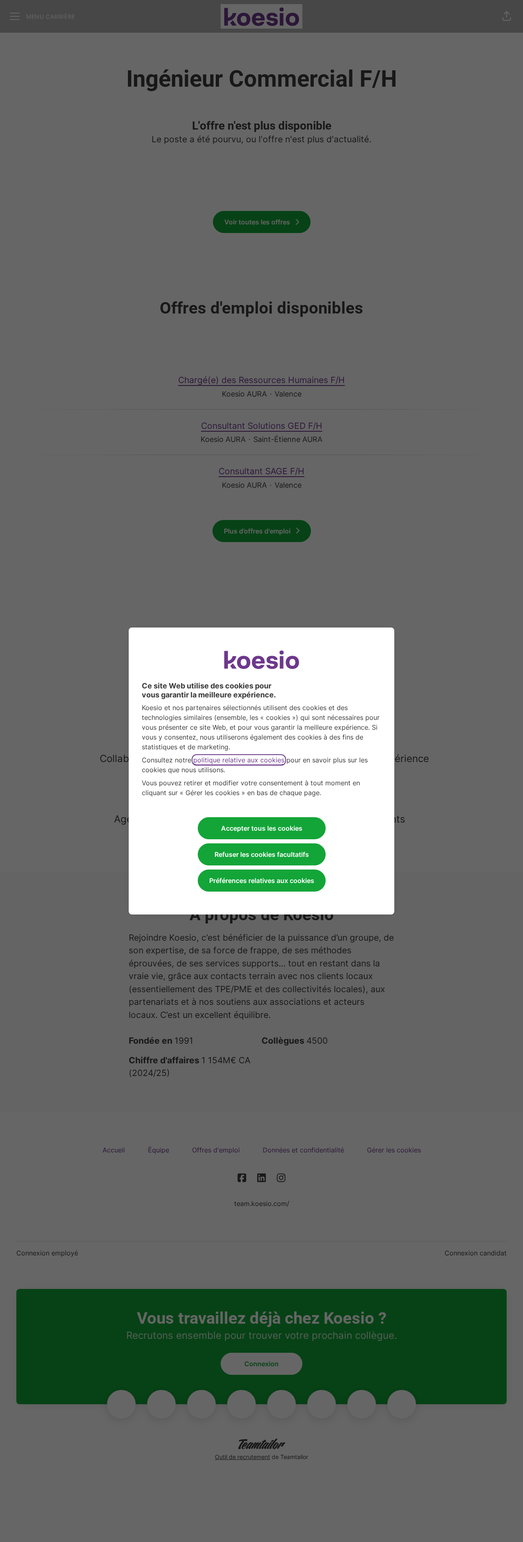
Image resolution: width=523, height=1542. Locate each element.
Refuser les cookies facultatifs (262, 854)
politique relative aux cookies (238, 760)
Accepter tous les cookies (261, 828)
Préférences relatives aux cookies (261, 880)
